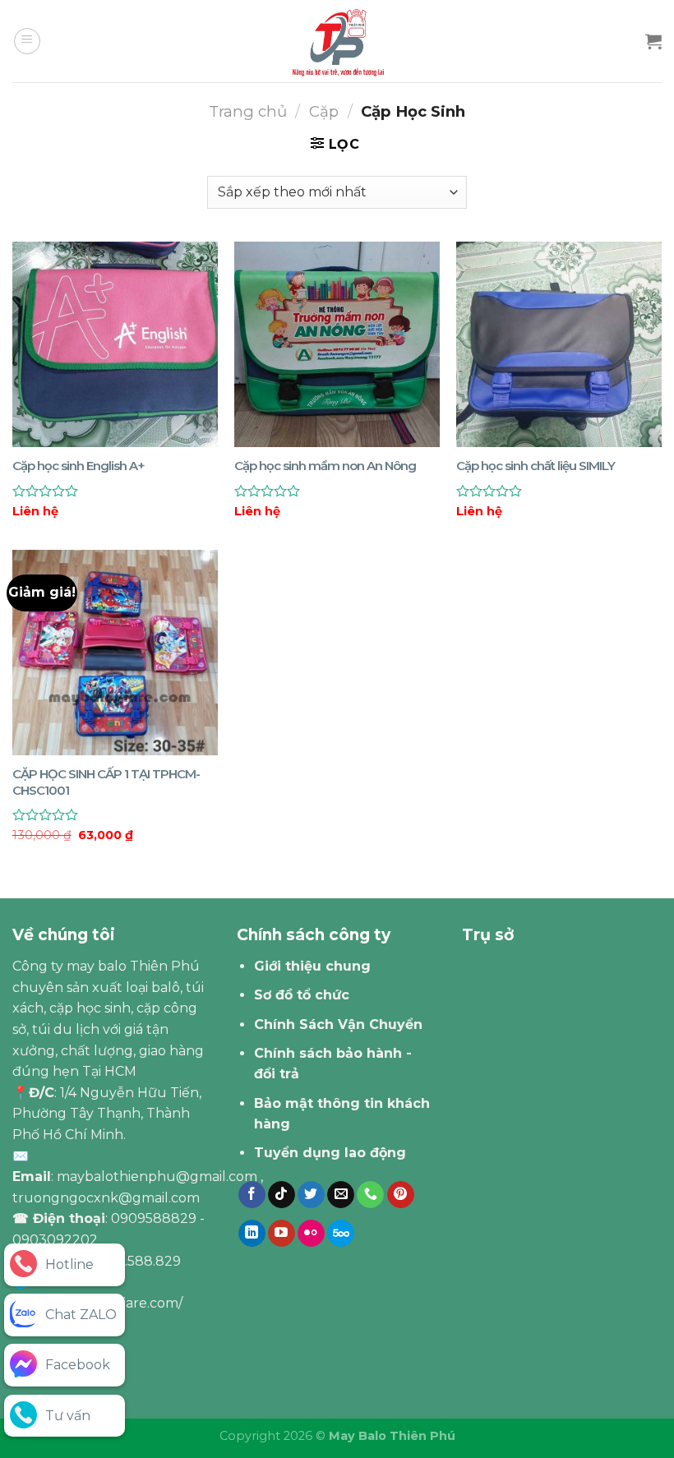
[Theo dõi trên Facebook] (251, 1195)
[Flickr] (311, 1234)
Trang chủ (248, 111)
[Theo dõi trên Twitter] (311, 1195)
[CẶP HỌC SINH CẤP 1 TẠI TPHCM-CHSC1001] (115, 652)
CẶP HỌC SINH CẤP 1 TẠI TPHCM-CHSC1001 (106, 782)
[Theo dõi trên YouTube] (281, 1234)
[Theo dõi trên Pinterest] (400, 1195)
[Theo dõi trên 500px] (340, 1234)
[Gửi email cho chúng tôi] (340, 1195)
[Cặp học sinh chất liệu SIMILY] (559, 344)
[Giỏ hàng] (653, 41)
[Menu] (27, 41)
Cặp (324, 111)
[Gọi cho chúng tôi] (370, 1195)
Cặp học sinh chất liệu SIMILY (535, 465)
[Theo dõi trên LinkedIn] (251, 1234)
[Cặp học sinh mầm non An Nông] (337, 344)
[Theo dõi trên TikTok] (281, 1195)
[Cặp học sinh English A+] (115, 344)
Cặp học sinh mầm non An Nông (325, 465)
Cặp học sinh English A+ (78, 465)
